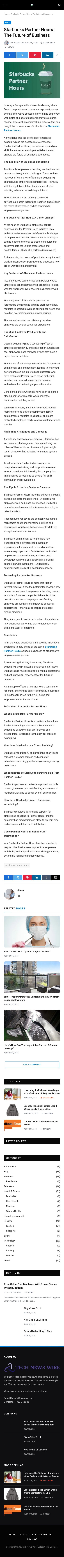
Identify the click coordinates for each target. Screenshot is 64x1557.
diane (16, 43)
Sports (7, 1236)
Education (9, 1186)
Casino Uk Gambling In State (38, 1331)
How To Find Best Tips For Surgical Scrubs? (27, 951)
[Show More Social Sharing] (57, 55)
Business (8, 1176)
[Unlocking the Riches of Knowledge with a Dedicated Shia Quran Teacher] (12, 1094)
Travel (7, 1260)
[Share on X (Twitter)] (22, 55)
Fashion (10, 1226)
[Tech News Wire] (32, 5)
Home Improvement (14, 1216)
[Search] (59, 5)
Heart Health (12, 1201)
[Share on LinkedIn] (47, 55)
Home (6, 14)
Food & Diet (11, 1196)
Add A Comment (32, 1064)
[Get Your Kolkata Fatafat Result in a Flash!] (12, 1125)
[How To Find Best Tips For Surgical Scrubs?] (32, 932)
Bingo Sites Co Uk (32, 1308)
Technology (9, 1241)
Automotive (10, 1166)
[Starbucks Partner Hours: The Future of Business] (32, 80)
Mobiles (10, 1255)
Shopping (11, 1231)
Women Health (13, 1211)
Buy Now (32, 1539)
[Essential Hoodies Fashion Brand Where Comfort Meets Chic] (12, 1110)
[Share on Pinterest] (35, 55)
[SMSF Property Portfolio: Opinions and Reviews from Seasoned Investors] (32, 977)
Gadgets (10, 1245)
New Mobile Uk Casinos (35, 1320)
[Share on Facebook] (10, 55)
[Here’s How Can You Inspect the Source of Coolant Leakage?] (32, 1025)
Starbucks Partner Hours (17, 865)
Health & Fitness (12, 1191)
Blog (7, 23)
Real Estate (11, 1181)
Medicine (10, 1206)
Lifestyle (8, 1221)
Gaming (10, 1250)
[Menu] (5, 5)
